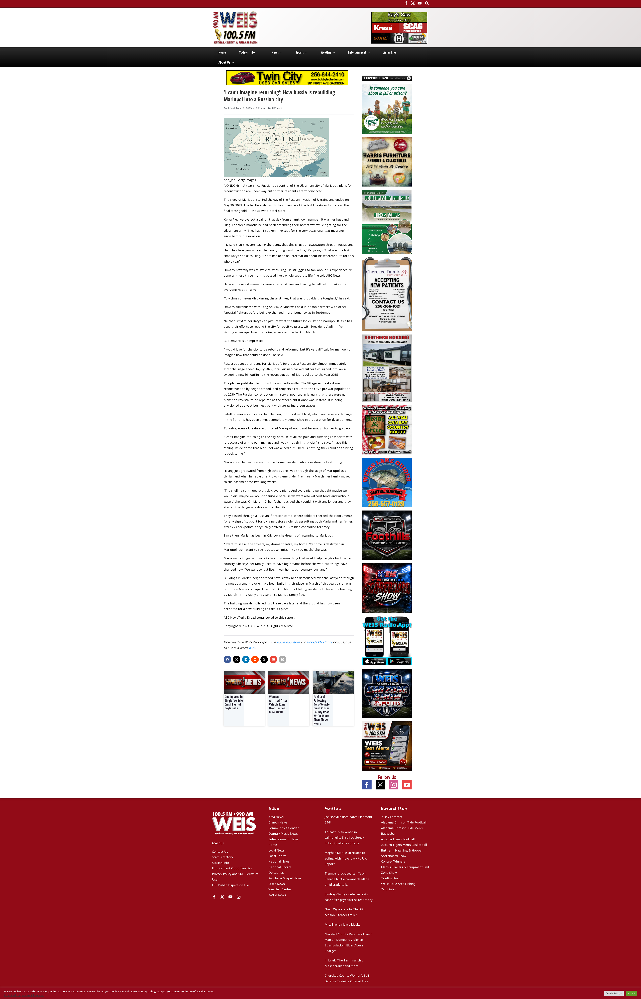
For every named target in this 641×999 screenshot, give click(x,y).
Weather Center (279, 889)
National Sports (279, 867)
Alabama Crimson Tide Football (403, 822)
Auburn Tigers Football (398, 839)
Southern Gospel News (284, 878)
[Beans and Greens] (387, 429)
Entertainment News (283, 839)
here (252, 648)
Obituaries (276, 873)
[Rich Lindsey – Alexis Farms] (387, 221)
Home (222, 52)
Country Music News (283, 833)
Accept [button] (631, 993)
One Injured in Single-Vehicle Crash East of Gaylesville (234, 702)
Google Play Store (319, 642)
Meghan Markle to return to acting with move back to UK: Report (346, 858)
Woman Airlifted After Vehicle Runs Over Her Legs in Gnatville (278, 704)
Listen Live (389, 52)
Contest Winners (393, 861)
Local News (276, 850)
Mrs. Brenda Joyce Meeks (342, 924)
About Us (224, 62)
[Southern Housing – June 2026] (387, 368)
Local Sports (277, 856)
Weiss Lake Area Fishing (398, 884)
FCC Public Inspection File (230, 885)
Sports (300, 52)
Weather (325, 52)
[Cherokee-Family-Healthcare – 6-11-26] (387, 294)
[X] (413, 3)
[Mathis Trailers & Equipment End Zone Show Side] (387, 693)
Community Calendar (283, 828)
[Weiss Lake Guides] (387, 482)
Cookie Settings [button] (614, 993)
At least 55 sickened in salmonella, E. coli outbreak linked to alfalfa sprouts (344, 837)
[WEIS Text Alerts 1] (387, 746)
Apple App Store (288, 642)
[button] (427, 4)
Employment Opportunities (232, 868)
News (275, 52)
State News (276, 884)
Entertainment (357, 52)
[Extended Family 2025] (387, 109)
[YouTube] (419, 3)
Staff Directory (222, 857)
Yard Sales (388, 889)
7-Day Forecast (391, 817)
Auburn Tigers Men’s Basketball (404, 845)
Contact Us (220, 852)
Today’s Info (247, 52)
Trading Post (390, 878)
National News (278, 861)
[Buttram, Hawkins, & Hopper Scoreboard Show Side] (387, 588)
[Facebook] (406, 3)
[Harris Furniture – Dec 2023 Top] (387, 161)
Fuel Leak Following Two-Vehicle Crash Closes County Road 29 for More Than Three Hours (321, 710)
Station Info (220, 863)
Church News (277, 822)
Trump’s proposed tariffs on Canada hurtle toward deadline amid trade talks (347, 879)
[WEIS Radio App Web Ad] (387, 640)
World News (277, 895)
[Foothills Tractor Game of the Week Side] (387, 535)
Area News (276, 817)
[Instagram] (239, 897)
